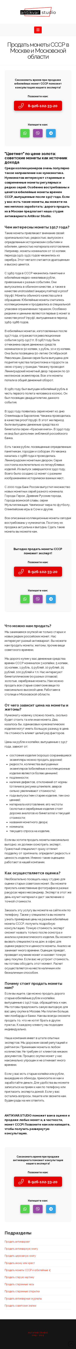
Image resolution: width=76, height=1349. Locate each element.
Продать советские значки (20, 1305)
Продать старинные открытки (22, 1291)
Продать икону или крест (20, 1263)
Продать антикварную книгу (21, 1248)
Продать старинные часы (19, 1284)
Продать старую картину (19, 1277)
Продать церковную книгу (20, 1255)
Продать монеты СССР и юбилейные (26, 1270)
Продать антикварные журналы (23, 1298)
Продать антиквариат (17, 1241)
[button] (38, 30)
